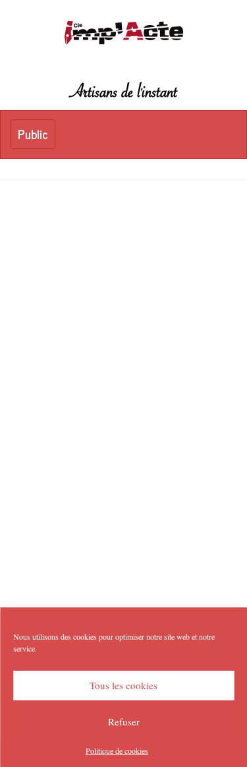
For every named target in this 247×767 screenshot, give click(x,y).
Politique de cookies (117, 750)
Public (36, 136)
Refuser (124, 721)
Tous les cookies (123, 685)
